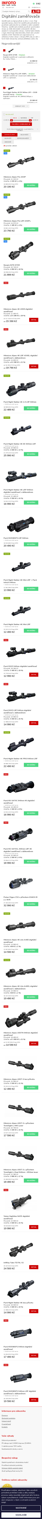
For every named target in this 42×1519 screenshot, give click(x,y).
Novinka (24, 118)
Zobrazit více (20, 106)
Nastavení (21, 1508)
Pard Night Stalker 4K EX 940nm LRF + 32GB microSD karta (20, 93)
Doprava (5, 1416)
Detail (34, 320)
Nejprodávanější (23, 138)
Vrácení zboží (6, 1421)
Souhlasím (21, 1515)
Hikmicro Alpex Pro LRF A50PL (19, 74)
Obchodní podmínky (8, 1418)
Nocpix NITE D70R (14, 55)
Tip (32, 118)
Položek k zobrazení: (21, 124)
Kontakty (5, 1427)
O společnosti (6, 1424)
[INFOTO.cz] (9, 3)
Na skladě (10, 114)
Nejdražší (7, 138)
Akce (15, 118)
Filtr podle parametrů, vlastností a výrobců (20, 129)
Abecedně (7, 142)
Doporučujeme (9, 135)
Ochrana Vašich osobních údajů (12, 1468)
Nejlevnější (24, 135)
